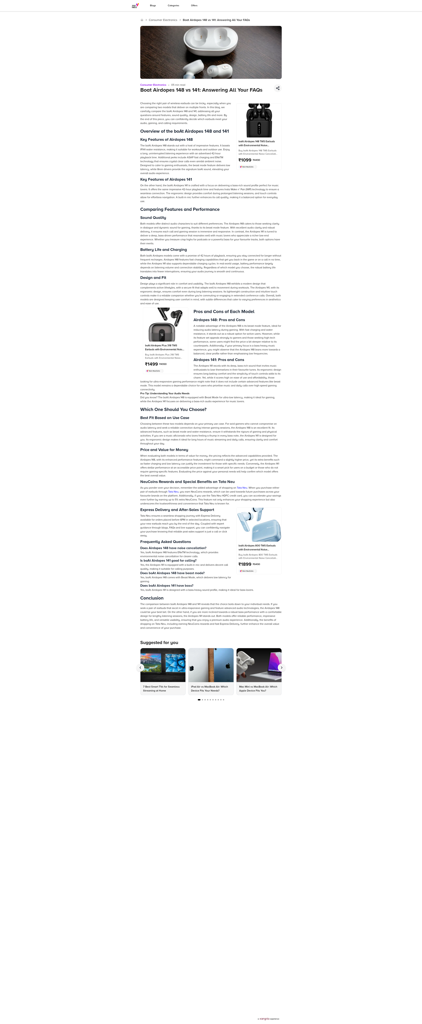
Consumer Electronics (163, 20)
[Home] (142, 20)
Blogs (153, 5)
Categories (173, 5)
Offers (194, 5)
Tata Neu (242, 487)
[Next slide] (282, 668)
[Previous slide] (140, 668)
